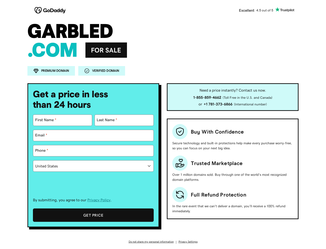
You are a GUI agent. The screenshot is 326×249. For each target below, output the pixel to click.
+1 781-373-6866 (218, 104)
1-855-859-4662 (207, 97)
